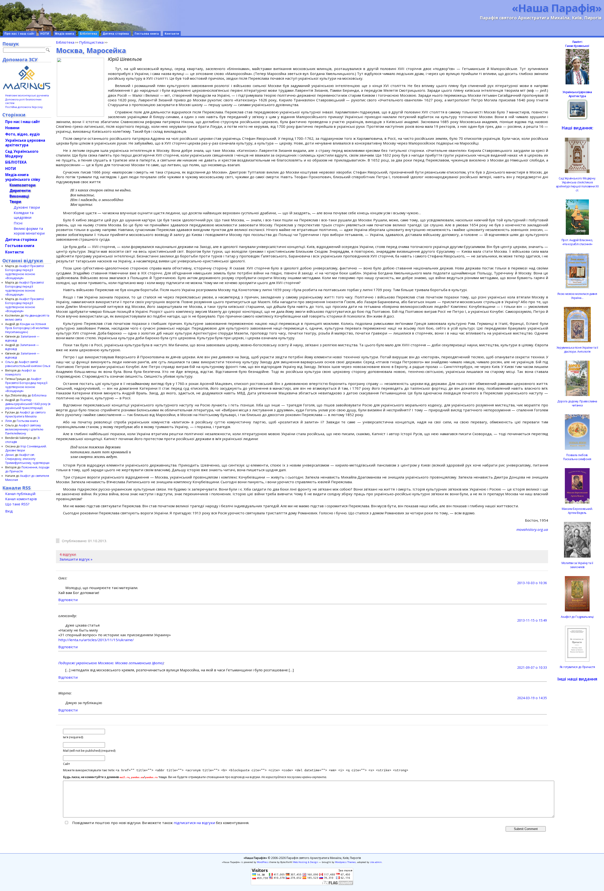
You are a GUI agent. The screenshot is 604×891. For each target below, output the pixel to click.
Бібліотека (88, 33)
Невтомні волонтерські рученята (27, 95)
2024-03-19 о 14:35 (532, 698)
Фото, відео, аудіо (22, 134)
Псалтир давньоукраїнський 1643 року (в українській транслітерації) (27, 404)
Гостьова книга (147, 33)
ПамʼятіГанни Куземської (577, 44)
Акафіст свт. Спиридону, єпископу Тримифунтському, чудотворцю (27, 459)
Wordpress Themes (345, 862)
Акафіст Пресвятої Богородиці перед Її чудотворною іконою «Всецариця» (24, 272)
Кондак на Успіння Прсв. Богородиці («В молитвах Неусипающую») (27, 328)
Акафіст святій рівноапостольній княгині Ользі (27, 364)
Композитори (22, 185)
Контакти (172, 33)
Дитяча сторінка (116, 33)
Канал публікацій (20, 493)
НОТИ (44, 33)
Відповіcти (68, 599)
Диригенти (19, 190)
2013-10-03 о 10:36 (532, 583)
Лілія (8, 421)
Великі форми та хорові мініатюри (29, 230)
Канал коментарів (21, 498)
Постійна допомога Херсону (24, 107)
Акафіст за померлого (20, 372)
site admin (376, 862)
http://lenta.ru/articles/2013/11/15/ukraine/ (96, 639)
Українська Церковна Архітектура (577, 94)
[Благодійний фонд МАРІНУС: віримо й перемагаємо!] (26, 77)
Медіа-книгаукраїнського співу (22, 177)
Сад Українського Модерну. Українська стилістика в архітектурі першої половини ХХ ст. (577, 184)
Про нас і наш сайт (19, 33)
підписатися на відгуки (194, 822)
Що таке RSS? (17, 504)
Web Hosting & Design (305, 862)
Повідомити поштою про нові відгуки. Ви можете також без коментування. (160, 822)
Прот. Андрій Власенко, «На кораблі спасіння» (577, 242)
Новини (12, 127)
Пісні (18, 223)
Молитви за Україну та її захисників (577, 565)
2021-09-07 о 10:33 (532, 667)
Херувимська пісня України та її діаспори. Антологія (577, 350)
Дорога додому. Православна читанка (577, 403)
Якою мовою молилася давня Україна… (577, 296)
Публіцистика (91, 42)
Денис (9, 455)
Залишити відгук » (75, 559)
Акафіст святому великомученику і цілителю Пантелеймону (24, 429)
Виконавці (19, 196)
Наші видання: (577, 128)
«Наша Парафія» (557, 7)
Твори (15, 201)
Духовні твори (27, 207)
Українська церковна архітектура (25, 142)
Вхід (9, 511)
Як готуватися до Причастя (577, 667)
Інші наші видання (577, 679)
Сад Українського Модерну (21, 153)
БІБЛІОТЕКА (15, 162)
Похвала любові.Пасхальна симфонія (577, 457)
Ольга (9, 362)
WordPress (262, 862)
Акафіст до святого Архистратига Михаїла (25, 414)
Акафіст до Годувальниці (577, 617)
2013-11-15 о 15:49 (532, 620)
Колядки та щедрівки (24, 215)
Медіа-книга (64, 33)
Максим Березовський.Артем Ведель (577, 511)
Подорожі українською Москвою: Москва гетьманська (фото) (111, 662)
